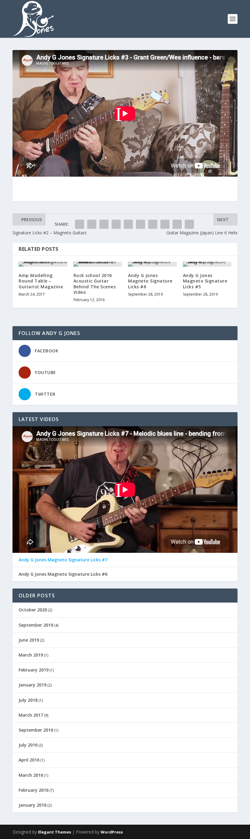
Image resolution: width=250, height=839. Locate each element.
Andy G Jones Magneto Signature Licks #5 (205, 280)
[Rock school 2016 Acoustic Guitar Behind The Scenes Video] (97, 264)
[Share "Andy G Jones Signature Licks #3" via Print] (189, 224)
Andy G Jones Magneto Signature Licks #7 (63, 560)
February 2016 (33, 790)
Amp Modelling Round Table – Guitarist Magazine (41, 280)
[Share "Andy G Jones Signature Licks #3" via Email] (177, 224)
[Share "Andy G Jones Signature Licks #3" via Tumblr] (116, 224)
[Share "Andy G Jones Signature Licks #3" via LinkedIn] (140, 224)
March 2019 (31, 655)
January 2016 (32, 805)
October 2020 (33, 610)
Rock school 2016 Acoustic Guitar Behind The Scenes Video (94, 283)
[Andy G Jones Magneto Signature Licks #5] (207, 264)
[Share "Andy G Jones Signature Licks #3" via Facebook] (79, 224)
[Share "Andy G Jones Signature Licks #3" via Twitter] (92, 224)
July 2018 (28, 700)
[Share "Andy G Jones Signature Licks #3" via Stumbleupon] (165, 224)
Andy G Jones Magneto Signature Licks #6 (150, 280)
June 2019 (29, 640)
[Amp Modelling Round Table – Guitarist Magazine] (43, 264)
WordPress (112, 832)
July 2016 (28, 745)
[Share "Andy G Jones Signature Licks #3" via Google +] (104, 224)
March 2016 (31, 775)
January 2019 (32, 685)
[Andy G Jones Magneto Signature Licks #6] (152, 264)
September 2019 (36, 625)
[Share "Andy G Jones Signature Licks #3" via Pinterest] (128, 224)
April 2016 (29, 760)
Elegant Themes (54, 832)
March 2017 (31, 715)
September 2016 (36, 730)
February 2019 (33, 670)
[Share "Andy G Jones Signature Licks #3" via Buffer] (153, 224)
